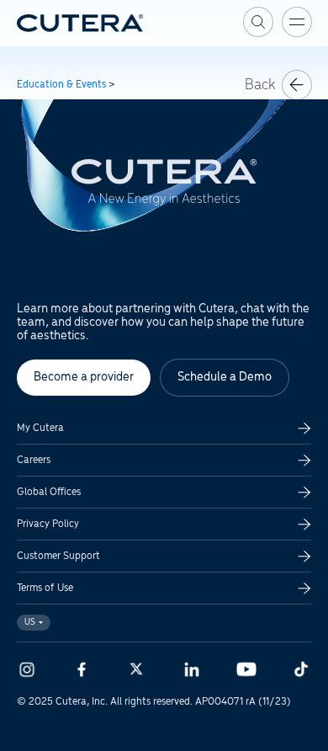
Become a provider (84, 377)
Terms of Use (45, 588)
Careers (33, 460)
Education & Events (61, 84)
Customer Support (58, 556)
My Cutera (40, 428)
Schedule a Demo (224, 377)
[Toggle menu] (297, 22)
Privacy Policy (48, 524)
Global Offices (49, 492)
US (29, 622)
